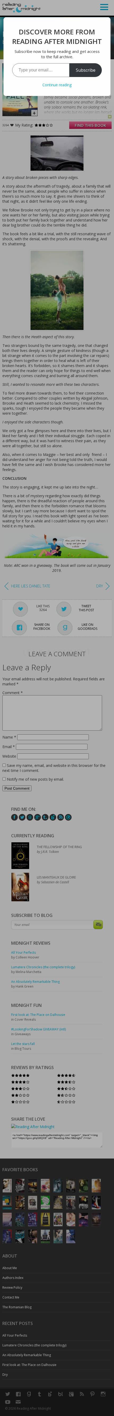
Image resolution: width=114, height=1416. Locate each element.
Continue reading (57, 84)
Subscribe (85, 70)
